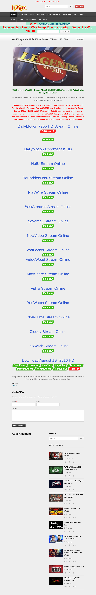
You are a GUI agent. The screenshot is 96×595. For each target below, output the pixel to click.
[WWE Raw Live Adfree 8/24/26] (56, 456)
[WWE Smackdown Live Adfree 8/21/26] (56, 539)
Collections (22, 15)
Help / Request (31, 19)
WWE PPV (67, 15)
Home (13, 15)
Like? (81, 39)
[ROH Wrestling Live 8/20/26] (56, 569)
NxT (75, 15)
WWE (32, 15)
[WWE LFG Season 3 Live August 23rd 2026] (56, 470)
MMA (13, 19)
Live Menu (43, 19)
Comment (15, 408)
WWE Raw (40, 15)
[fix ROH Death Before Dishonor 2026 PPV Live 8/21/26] (56, 553)
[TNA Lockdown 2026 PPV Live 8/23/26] (56, 497)
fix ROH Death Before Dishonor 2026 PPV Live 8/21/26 (73, 552)
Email (38, 402)
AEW (81, 15)
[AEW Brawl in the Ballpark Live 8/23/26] (56, 483)
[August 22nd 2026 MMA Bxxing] (56, 525)
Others (20, 19)
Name (14, 402)
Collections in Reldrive (54, 23)
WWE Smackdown (53, 15)
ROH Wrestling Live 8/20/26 (74, 566)
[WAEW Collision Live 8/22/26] (56, 511)
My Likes (79, 6)
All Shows (14, 385)
